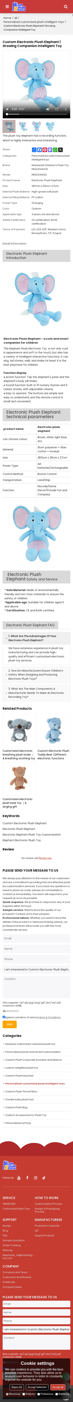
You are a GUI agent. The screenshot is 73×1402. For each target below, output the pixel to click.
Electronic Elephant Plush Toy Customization (32, 834)
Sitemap (8, 1250)
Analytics (30, 1394)
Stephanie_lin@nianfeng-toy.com (18, 1256)
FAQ (5, 1235)
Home (7, 18)
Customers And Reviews (17, 1277)
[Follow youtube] (19, 1178)
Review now (45, 858)
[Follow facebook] (27, 1178)
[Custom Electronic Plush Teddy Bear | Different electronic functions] (53, 730)
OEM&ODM (9, 1203)
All (15, 18)
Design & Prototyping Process (47, 1210)
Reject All (17, 1387)
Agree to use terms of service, (33, 1017)
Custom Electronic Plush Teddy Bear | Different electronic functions (53, 754)
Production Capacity (47, 1225)
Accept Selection (37, 1387)
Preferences (47, 1394)
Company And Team (15, 1272)
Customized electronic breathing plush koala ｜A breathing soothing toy (19, 754)
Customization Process (48, 1203)
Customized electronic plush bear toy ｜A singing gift (18, 803)
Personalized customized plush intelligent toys (34, 22)
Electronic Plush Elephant (19, 829)
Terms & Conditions (49, 1017)
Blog (5, 1230)
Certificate (9, 1282)
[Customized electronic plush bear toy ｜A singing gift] (19, 778)
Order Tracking (12, 1245)
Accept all (57, 1387)
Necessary (15, 1394)
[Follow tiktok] (44, 1178)
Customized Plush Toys (16, 1208)
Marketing (63, 1394)
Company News (12, 1287)
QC (37, 1230)
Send (10, 1024)
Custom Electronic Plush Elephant (25, 823)
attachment (12, 1011)
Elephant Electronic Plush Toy (22, 840)
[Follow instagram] (35, 1178)
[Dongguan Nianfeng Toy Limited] (19, 6)
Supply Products (44, 1235)
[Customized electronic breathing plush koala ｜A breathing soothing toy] (19, 730)
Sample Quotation (14, 1240)
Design (7, 1225)
